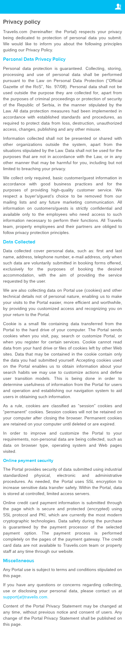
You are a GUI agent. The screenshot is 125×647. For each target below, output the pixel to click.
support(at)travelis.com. (26, 596)
